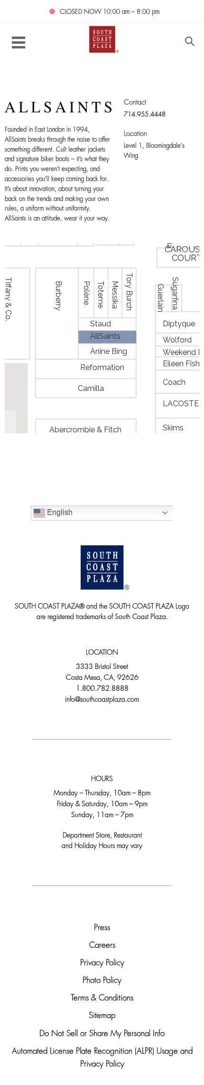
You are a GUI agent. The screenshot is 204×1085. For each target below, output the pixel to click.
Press (102, 928)
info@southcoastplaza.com (102, 700)
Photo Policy (102, 981)
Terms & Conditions (102, 998)
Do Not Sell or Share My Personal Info (102, 1034)
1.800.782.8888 (102, 689)
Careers (102, 946)
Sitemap (102, 1016)
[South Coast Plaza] (102, 38)
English (59, 512)
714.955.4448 (145, 115)
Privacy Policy (102, 963)
